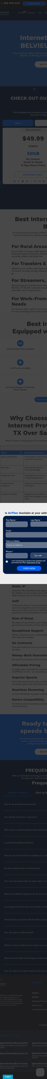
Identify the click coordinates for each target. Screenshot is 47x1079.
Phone (9, 552)
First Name (10, 520)
